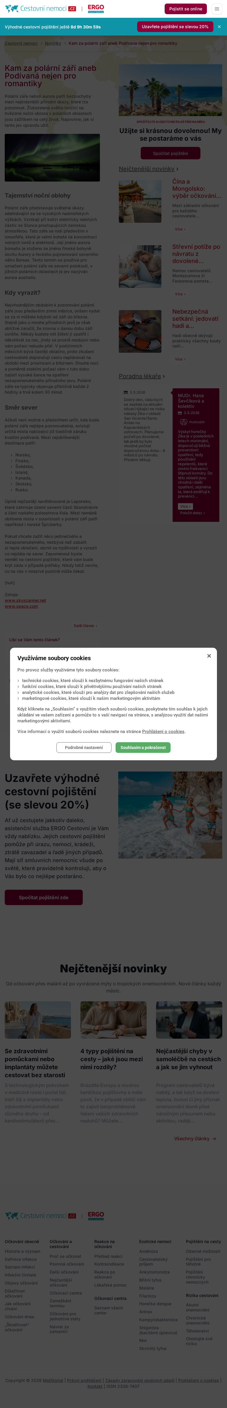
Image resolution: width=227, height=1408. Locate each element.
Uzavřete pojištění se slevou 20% (175, 26)
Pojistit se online (185, 8)
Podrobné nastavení (84, 747)
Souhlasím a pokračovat (143, 747)
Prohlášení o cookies (163, 731)
